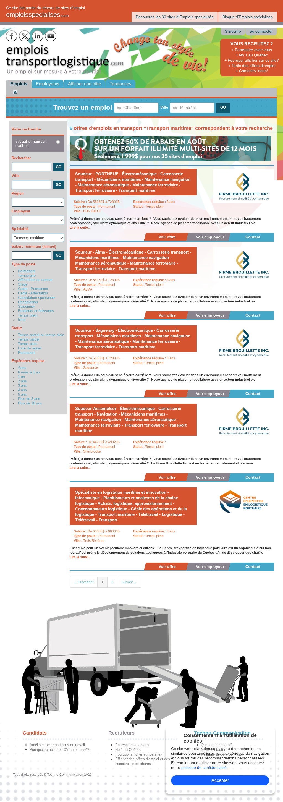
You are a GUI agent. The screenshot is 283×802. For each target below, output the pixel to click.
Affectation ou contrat (35, 280)
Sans (22, 368)
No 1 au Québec (128, 750)
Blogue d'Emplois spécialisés (247, 17)
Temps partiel (29, 339)
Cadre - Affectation (33, 293)
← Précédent (83, 582)
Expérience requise (28, 361)
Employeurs (47, 84)
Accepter (220, 780)
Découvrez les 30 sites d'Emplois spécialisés (174, 17)
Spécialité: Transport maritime (30, 144)
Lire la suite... (80, 227)
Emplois (18, 84)
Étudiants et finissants (36, 311)
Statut (17, 328)
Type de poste (23, 264)
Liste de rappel (29, 348)
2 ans (22, 381)
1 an (21, 377)
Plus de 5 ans (29, 399)
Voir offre (167, 237)
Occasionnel (28, 302)
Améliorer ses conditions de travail (57, 745)
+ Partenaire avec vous (252, 50)
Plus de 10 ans (30, 403)
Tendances (120, 84)
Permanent (26, 271)
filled (21, 320)
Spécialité (20, 229)
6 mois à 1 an (29, 372)
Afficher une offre (84, 84)
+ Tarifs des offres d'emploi (251, 65)
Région (18, 193)
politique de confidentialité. (204, 767)
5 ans (22, 394)
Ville (164, 107)
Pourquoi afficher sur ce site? (138, 754)
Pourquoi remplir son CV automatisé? (59, 750)
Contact (252, 237)
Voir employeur (210, 237)
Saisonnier (26, 307)
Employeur (21, 211)
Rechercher (21, 158)
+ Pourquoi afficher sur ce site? (251, 60)
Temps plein (27, 315)
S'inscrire (233, 31)
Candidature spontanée (36, 298)
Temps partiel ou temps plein (41, 335)
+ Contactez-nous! (252, 71)
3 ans (22, 386)
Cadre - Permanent (33, 289)
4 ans (22, 390)
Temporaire (27, 276)
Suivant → (129, 582)
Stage (22, 284)
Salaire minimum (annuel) (34, 246)
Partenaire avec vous (132, 745)
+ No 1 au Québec (252, 55)
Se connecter (261, 31)
